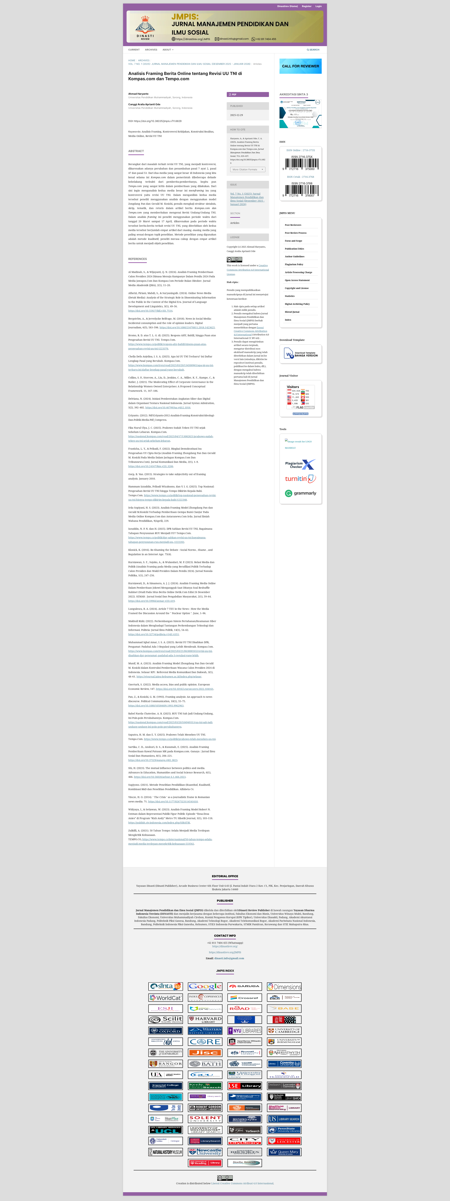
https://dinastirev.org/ (225, 946)
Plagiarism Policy (294, 264)
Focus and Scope (293, 240)
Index (288, 319)
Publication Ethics (294, 248)
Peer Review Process (296, 232)
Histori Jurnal (292, 311)
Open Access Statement (297, 280)
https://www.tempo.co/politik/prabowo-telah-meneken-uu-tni (180, 739)
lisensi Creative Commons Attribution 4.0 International (250, 331)
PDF (234, 94)
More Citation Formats (245, 169)
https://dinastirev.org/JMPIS (225, 952)
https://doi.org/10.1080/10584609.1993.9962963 (156, 705)
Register (306, 6)
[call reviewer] (300, 72)
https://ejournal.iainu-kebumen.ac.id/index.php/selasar (169, 676)
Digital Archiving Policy (297, 303)
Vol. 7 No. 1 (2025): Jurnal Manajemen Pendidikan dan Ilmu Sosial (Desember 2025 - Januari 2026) (189, 63)
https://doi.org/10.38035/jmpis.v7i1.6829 (158, 120)
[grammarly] (300, 494)
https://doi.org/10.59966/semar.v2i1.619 (151, 601)
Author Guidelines (294, 256)
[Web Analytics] (300, 413)
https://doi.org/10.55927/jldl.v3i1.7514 (150, 310)
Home (131, 60)
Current (134, 49)
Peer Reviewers (293, 224)
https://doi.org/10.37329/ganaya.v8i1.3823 (152, 760)
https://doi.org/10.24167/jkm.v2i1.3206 (150, 466)
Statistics (290, 296)
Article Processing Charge (298, 272)
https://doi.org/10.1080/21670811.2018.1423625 (187, 327)
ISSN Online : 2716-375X (301, 150)
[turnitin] (300, 464)
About (167, 49)
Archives (151, 49)
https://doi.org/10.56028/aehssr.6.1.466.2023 (160, 776)
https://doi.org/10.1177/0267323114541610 (173, 801)
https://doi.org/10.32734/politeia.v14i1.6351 (153, 634)
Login (319, 6)
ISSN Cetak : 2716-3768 (300, 176)
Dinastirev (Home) (287, 6)
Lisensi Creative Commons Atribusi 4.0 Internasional (242, 1183)
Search (314, 49)
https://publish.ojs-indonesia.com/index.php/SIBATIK (159, 822)
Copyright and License (297, 288)
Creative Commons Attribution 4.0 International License (248, 270)
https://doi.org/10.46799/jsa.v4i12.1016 (167, 407)
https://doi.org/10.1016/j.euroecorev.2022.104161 (184, 689)
